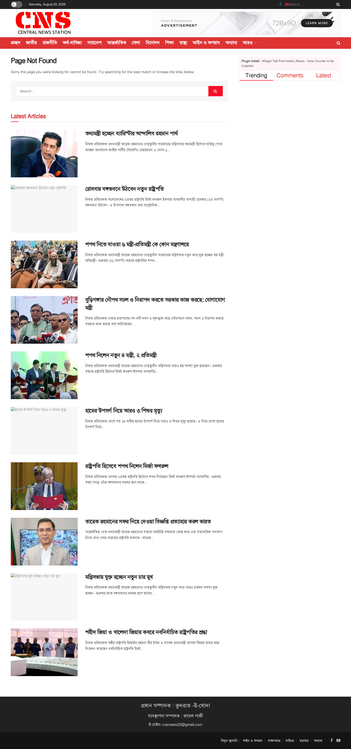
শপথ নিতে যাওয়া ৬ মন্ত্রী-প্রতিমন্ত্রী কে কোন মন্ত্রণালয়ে (137, 244)
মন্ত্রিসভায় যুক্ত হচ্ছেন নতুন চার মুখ (119, 577)
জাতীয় (31, 43)
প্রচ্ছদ (15, 43)
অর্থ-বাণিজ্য (72, 43)
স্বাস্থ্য (183, 43)
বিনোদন (153, 43)
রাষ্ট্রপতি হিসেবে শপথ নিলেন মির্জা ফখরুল (126, 466)
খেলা (136, 43)
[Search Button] (337, 4)
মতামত (304, 740)
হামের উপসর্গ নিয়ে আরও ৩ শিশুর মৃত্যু (123, 410)
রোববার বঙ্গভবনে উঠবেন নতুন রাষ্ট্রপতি (124, 189)
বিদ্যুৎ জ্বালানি (229, 740)
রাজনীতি (50, 43)
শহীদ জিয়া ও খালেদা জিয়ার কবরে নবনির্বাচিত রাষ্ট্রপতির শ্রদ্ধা (146, 632)
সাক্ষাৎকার (274, 740)
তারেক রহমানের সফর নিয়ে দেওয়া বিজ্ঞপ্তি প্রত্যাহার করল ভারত (148, 521)
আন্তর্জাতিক (116, 43)
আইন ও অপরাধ (206, 43)
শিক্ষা (169, 43)
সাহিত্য (289, 740)
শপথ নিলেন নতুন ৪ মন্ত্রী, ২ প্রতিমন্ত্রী (121, 355)
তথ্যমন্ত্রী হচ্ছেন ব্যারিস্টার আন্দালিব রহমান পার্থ (131, 133)
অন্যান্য (231, 43)
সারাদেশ (94, 43)
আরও (248, 43)
